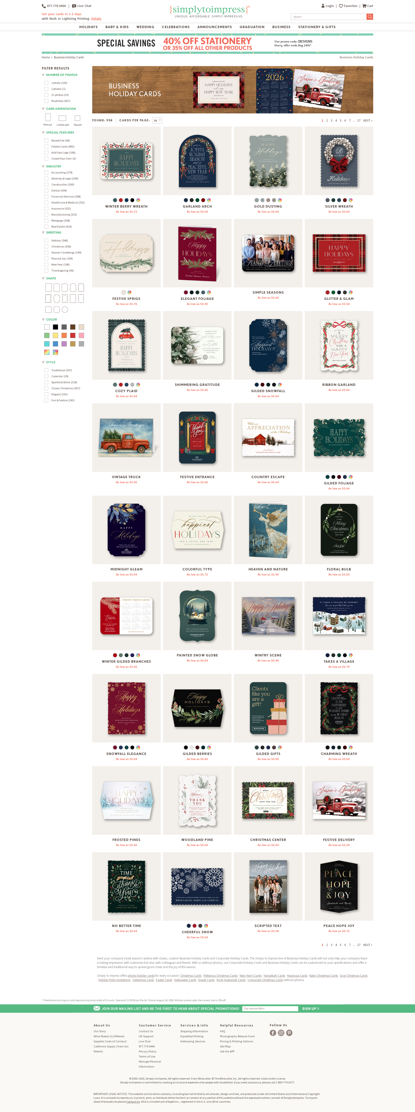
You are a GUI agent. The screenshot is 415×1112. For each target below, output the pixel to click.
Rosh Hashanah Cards (231, 980)
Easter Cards (164, 980)
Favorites (351, 6)
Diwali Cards (206, 980)
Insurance (57, 208)
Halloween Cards (185, 980)
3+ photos (57, 95)
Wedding (145, 27)
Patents (98, 1051)
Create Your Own (61, 158)
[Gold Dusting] (268, 161)
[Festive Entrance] (197, 437)
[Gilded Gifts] (268, 708)
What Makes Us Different (109, 1036)
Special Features (60, 132)
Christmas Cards (190, 976)
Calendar (57, 376)
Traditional (58, 370)
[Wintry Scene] (268, 616)
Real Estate (58, 226)
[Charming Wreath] (339, 708)
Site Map (225, 1046)
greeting (53, 232)
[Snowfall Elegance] (126, 708)
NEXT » (367, 120)
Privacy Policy (147, 1051)
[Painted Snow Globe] (197, 616)
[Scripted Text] (268, 886)
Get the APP (227, 1051)
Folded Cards (59, 146)
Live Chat (83, 6)
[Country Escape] (268, 437)
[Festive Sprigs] (126, 253)
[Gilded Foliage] (339, 437)
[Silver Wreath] (339, 161)
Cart (370, 6)
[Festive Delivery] (339, 800)
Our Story (100, 1031)
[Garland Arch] (197, 161)
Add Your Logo (59, 152)
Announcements (214, 27)
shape (51, 278)
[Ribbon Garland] (339, 345)
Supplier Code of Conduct (110, 1041)
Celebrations (175, 27)
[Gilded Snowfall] (268, 345)
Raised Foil (57, 140)
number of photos (62, 75)
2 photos (56, 89)
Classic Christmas (62, 388)
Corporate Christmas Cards (265, 980)
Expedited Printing (191, 1036)
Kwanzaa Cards (297, 976)
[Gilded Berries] (197, 708)
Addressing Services (192, 1041)
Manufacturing (60, 214)
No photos (57, 101)
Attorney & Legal (61, 178)
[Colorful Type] (197, 530)
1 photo (55, 83)
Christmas (57, 246)
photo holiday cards (141, 976)
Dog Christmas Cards (353, 976)
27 (358, 120)
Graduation (252, 27)
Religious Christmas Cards (221, 976)
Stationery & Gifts (317, 27)
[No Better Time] (126, 886)
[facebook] (273, 1033)
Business (281, 27)
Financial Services (62, 196)
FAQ (222, 1031)
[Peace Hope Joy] (339, 886)
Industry (53, 166)
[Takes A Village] (339, 616)
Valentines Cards (143, 980)
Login (330, 6)
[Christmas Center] (268, 800)
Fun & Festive (59, 400)
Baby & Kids (117, 27)
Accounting (58, 172)
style (50, 362)
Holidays (88, 27)
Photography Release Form (237, 1036)
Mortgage (57, 220)
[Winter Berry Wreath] (126, 161)
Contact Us (146, 1031)
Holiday (56, 240)
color (51, 319)
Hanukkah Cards (274, 976)
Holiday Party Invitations (114, 980)
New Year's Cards (251, 976)
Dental (55, 190)
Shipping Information (194, 1031)
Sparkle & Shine (60, 382)
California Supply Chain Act (111, 1046)
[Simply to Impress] (209, 17)
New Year (57, 264)
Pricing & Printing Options (236, 1041)
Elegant (56, 394)
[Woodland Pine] (197, 800)
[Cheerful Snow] (197, 886)
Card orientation (61, 109)
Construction (59, 184)
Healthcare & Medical (64, 202)
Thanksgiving (59, 270)
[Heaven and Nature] (268, 530)
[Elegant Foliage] (197, 253)
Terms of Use (147, 1056)
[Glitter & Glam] (339, 253)
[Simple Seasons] (268, 253)
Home (46, 57)
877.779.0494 (56, 6)
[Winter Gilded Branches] (126, 616)
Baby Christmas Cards (324, 976)
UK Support (146, 1036)
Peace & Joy (58, 258)
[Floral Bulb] (339, 530)
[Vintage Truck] (126, 437)
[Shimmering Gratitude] (197, 345)
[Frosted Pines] (126, 800)
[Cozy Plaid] (126, 345)
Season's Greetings (62, 252)
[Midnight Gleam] (126, 530)
